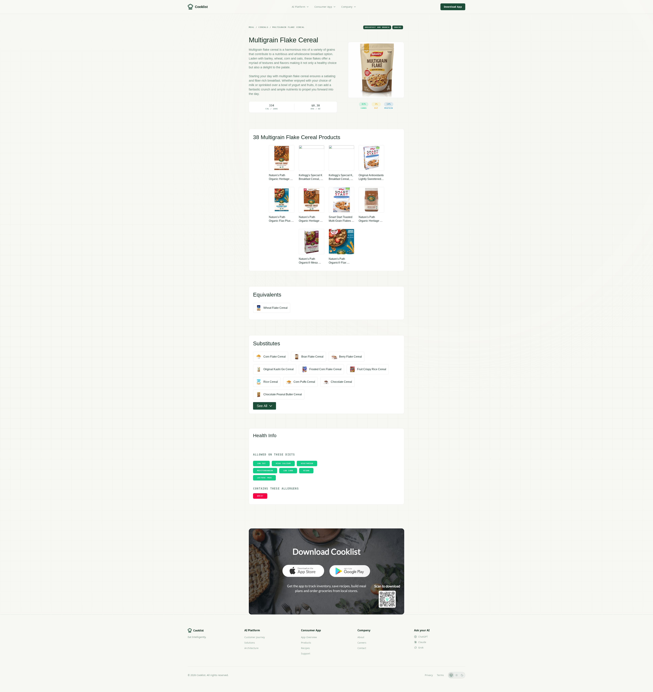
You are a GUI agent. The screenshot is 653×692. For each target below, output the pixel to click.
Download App (453, 6)
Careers (361, 642)
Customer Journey (254, 637)
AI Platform (298, 6)
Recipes (305, 648)
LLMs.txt (416, 675)
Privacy (429, 675)
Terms (440, 675)
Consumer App (323, 6)
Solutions (249, 642)
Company (346, 6)
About (360, 637)
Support (305, 653)
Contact (361, 648)
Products (306, 642)
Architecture (251, 648)
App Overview (309, 637)
